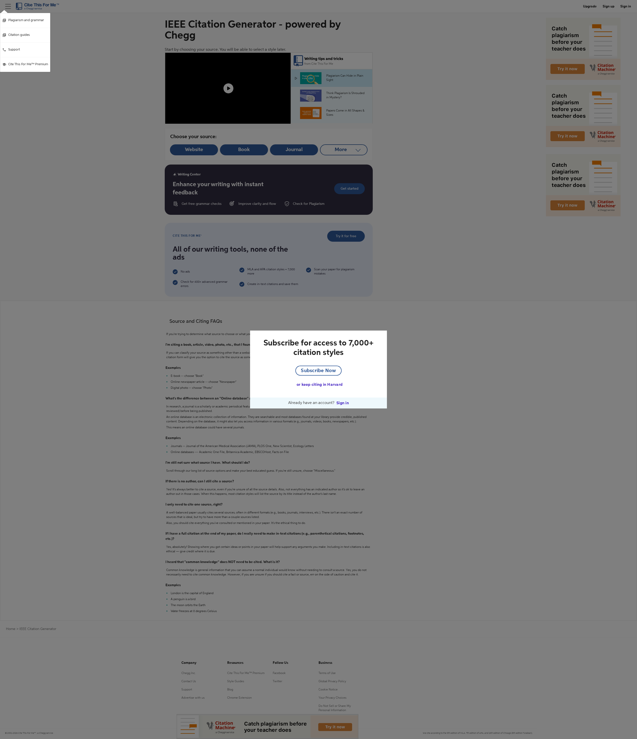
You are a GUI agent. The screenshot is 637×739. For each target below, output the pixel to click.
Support (14, 49)
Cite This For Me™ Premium (28, 64)
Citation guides (19, 35)
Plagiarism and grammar (26, 20)
